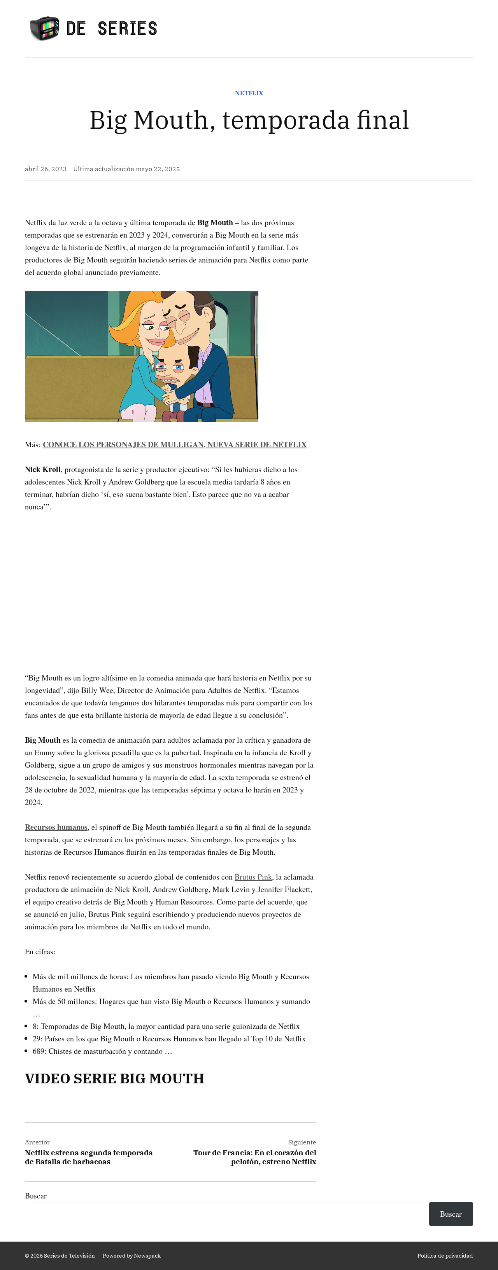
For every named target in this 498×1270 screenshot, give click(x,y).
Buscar (36, 1195)
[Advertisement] (170, 579)
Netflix (249, 93)
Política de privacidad (445, 1255)
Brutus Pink (253, 876)
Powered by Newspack (132, 1255)
